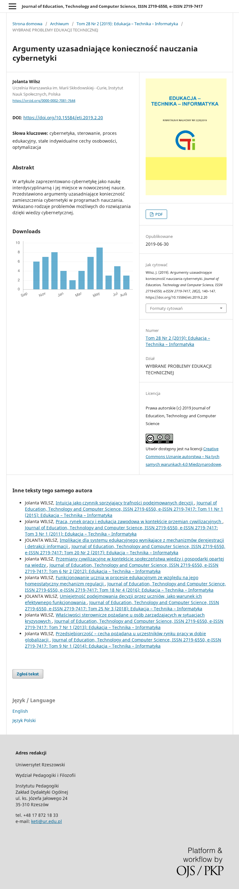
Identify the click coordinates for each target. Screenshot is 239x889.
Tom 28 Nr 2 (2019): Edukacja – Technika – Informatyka (127, 23)
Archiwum (59, 23)
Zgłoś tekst (28, 674)
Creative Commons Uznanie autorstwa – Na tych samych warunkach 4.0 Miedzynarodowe (183, 456)
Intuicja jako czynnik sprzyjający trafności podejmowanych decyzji (125, 503)
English (20, 711)
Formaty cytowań (166, 308)
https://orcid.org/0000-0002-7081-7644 (43, 100)
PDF (158, 214)
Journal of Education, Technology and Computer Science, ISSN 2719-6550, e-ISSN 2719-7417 (112, 6)
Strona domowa (27, 23)
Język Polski (24, 720)
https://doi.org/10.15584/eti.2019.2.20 (63, 118)
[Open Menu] (12, 6)
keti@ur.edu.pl (46, 821)
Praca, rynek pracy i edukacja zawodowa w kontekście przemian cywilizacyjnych (139, 521)
